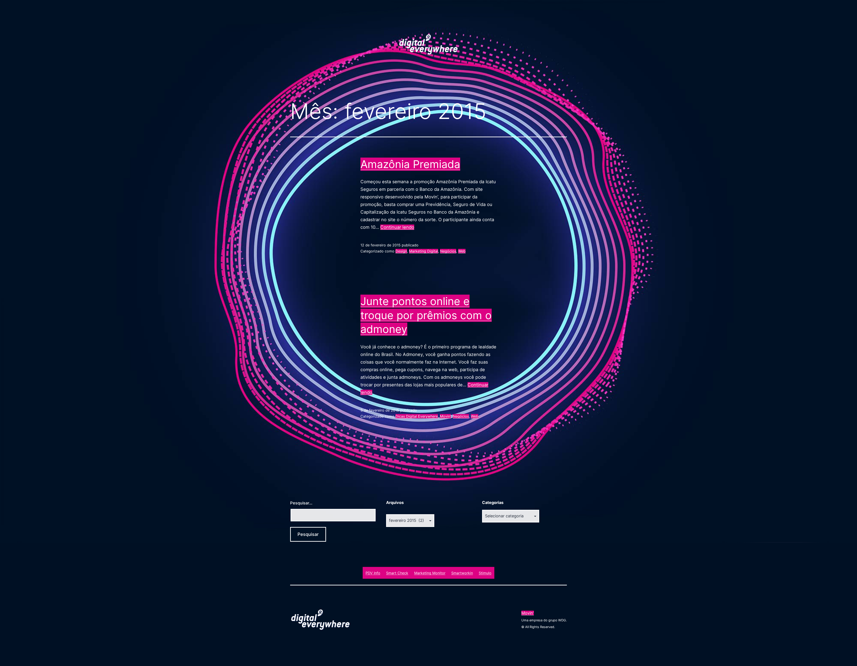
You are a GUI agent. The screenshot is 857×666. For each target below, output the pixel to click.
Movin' (445, 416)
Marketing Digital (423, 251)
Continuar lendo (397, 227)
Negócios (448, 251)
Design (401, 251)
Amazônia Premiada (410, 164)
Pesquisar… (301, 503)
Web (462, 251)
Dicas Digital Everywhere (416, 416)
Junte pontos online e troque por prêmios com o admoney (426, 315)
